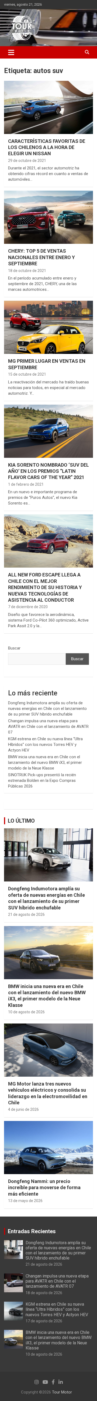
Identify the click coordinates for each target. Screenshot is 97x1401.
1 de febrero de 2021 (26, 484)
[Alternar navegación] (11, 52)
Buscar (14, 648)
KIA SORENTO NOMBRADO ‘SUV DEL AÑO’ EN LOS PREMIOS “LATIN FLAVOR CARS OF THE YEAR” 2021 (48, 471)
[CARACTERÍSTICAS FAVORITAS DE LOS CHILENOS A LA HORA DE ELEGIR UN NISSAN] (48, 107)
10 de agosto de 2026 (26, 1012)
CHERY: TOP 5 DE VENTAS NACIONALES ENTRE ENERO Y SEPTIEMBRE (41, 257)
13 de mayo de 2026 (25, 1201)
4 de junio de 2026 (23, 1109)
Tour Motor (62, 1392)
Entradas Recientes (32, 1231)
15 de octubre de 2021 (27, 374)
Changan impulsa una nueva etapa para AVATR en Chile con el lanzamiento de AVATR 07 (48, 726)
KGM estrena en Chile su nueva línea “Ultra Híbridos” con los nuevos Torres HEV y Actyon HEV (45, 744)
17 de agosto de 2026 (44, 1321)
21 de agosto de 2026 (26, 914)
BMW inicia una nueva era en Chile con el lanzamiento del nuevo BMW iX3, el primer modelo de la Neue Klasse (45, 762)
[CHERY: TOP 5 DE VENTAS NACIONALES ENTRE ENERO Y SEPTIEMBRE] (48, 217)
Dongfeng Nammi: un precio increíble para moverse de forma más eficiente (44, 1187)
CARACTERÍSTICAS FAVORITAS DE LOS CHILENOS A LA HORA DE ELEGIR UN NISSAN (46, 147)
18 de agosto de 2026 (44, 1293)
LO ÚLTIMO (21, 821)
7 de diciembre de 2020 (28, 607)
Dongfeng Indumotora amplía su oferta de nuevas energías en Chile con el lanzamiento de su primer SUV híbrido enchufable (47, 708)
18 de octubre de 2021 (27, 270)
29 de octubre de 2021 (27, 160)
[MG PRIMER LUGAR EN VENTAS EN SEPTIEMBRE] (48, 327)
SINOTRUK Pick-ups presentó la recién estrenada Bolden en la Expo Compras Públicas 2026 (42, 780)
